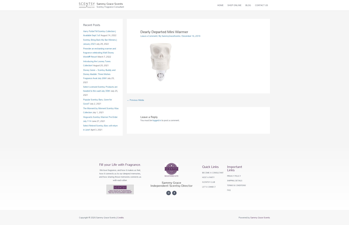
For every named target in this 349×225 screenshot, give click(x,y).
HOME (220, 5)
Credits (120, 217)
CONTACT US (261, 5)
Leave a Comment (148, 36)
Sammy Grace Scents (110, 3)
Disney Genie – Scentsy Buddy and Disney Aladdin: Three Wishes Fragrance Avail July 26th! (99, 74)
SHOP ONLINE (234, 5)
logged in (157, 120)
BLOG (248, 5)
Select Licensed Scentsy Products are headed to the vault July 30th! (100, 89)
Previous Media (135, 100)
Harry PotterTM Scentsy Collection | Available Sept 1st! (99, 33)
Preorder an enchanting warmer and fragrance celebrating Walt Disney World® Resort (99, 52)
